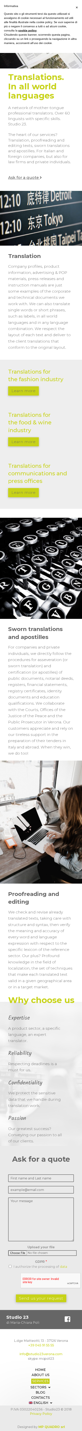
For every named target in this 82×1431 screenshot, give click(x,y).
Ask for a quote (24, 177)
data (63, 1267)
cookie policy (27, 30)
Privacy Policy (41, 1414)
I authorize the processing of (40, 1267)
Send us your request (41, 1298)
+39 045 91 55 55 (41, 1345)
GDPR (41, 1262)
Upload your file (41, 1247)
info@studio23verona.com (41, 1354)
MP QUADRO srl (51, 1427)
